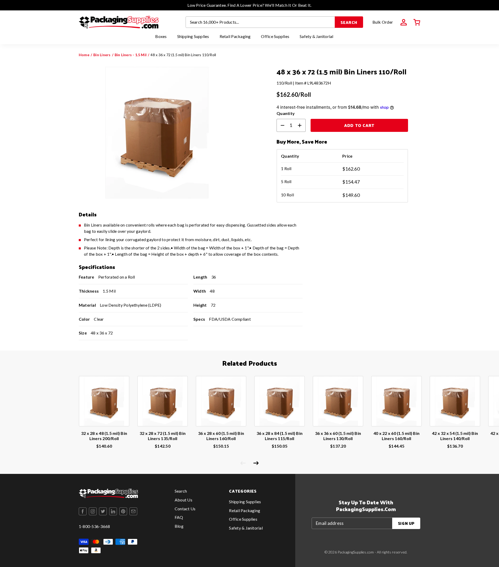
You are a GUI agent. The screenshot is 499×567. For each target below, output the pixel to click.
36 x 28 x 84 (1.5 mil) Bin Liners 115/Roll (280, 436)
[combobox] (260, 22)
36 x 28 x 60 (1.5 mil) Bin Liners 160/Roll (221, 436)
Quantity (286, 113)
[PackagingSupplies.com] (119, 22)
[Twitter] (103, 511)
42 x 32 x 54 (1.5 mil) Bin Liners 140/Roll (455, 436)
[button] (416, 22)
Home (84, 55)
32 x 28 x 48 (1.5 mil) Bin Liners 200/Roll (104, 436)
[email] (133, 511)
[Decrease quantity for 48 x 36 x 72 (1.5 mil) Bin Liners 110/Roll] (280, 125)
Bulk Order (382, 22)
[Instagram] (93, 511)
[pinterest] (123, 511)
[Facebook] (83, 511)
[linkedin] (113, 511)
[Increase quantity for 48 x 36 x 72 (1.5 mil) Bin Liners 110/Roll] (302, 125)
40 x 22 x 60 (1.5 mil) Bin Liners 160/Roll (396, 436)
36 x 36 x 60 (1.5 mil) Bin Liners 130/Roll (338, 436)
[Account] (403, 22)
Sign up (406, 523)
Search (348, 22)
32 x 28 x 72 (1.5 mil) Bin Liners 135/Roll (163, 436)
